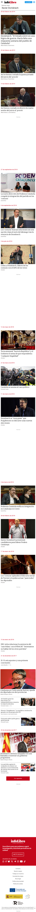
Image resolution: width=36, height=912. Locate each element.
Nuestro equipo (18, 871)
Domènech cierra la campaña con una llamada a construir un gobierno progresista (16, 756)
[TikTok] (25, 861)
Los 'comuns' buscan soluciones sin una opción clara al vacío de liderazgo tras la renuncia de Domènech (17, 232)
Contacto (18, 868)
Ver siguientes (18, 778)
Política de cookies (18, 883)
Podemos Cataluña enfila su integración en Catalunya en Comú (17, 507)
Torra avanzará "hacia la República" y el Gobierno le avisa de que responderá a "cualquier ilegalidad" (17, 353)
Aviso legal (18, 878)
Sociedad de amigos (18, 876)
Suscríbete (28, 2)
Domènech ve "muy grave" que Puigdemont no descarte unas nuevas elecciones (16, 420)
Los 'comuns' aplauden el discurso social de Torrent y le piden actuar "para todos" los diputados (18, 578)
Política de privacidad (18, 881)
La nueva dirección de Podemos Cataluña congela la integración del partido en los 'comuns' (18, 196)
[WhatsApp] (3, 861)
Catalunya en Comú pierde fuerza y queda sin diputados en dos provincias (17, 691)
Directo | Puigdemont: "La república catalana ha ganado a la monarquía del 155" (16, 711)
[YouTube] (21, 861)
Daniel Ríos (3, 200)
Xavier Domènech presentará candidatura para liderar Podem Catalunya (14, 542)
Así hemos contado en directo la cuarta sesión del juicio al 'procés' (17, 109)
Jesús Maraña (4, 665)
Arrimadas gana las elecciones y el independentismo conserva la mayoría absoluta (10, 701)
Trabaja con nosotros (18, 873)
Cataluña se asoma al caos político (15, 387)
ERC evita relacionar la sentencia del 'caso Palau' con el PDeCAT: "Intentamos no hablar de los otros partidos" (17, 646)
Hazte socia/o (18, 854)
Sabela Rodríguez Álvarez (6, 694)
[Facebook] (6, 861)
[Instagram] (18, 861)
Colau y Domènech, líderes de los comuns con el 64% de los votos (14, 266)
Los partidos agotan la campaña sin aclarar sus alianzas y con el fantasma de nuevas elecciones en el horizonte (9, 767)
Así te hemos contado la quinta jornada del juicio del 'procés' (17, 75)
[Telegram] (15, 861)
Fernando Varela (4, 389)
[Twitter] (12, 861)
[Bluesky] (9, 861)
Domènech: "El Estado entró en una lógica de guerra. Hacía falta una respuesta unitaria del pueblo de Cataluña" (18, 40)
